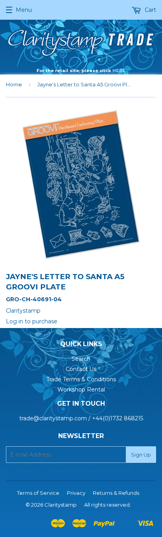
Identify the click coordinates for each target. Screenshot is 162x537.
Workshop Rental (81, 389)
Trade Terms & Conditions (81, 379)
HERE (118, 70)
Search (81, 358)
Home (14, 84)
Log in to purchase (31, 321)
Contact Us (81, 369)
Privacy (76, 493)
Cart (149, 9)
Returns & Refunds (116, 493)
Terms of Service (38, 493)
